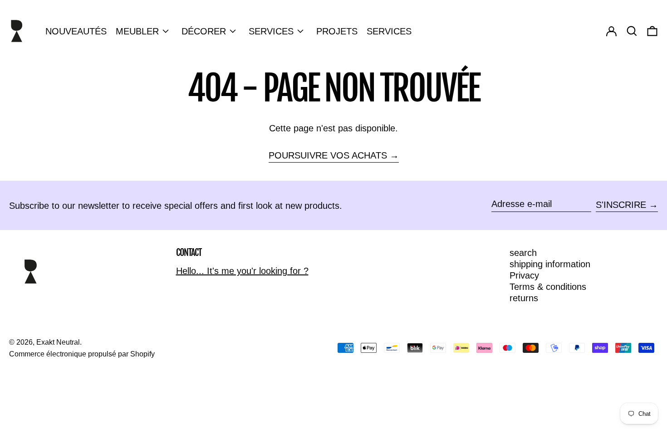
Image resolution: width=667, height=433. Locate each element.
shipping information (550, 264)
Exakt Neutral (58, 342)
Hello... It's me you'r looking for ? (242, 271)
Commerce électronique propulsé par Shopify (82, 354)
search (523, 253)
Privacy (524, 275)
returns (524, 298)
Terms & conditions (548, 287)
